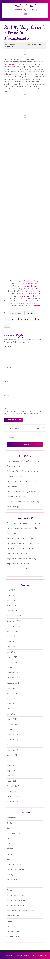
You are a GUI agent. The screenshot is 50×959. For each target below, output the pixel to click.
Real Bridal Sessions (16, 895)
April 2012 (11, 714)
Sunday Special (13, 931)
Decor (9, 838)
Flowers (10, 854)
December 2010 (14, 796)
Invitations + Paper (15, 869)
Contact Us (41, 955)
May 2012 (11, 709)
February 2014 (13, 611)
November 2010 (14, 802)
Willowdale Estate (29, 286)
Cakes (9, 828)
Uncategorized (13, 936)
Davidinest (11, 548)
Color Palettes (13, 833)
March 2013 (12, 657)
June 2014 (11, 595)
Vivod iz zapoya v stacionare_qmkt (22, 523)
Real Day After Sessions (17, 900)
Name (7, 368)
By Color (10, 823)
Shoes (9, 921)
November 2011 (14, 740)
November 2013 (14, 621)
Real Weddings (13, 916)
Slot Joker (11, 569)
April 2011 (11, 776)
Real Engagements (15, 905)
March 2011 (12, 781)
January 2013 (12, 667)
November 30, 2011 (15, 44)
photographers (23, 319)
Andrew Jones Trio (28, 296)
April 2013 (11, 652)
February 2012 (13, 724)
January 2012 (12, 729)
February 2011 (13, 786)
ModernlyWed (32, 44)
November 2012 (14, 678)
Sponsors (11, 926)
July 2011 (11, 760)
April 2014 (11, 600)
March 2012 (12, 719)
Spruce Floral (32, 289)
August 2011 (12, 755)
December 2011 (14, 734)
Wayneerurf (12, 559)
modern (31, 313)
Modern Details (14, 880)
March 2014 (12, 606)
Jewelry (10, 875)
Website (8, 395)
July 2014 (11, 590)
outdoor (9, 319)
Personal (11, 890)
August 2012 (12, 693)
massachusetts (16, 313)
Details (10, 844)
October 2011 (13, 745)
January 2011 (12, 791)
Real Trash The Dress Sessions (20, 911)
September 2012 (14, 688)
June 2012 (11, 704)
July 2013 (11, 636)
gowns (10, 859)
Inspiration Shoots (15, 864)
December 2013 (14, 616)
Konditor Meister (32, 293)
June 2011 (11, 765)
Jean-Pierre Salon (30, 284)
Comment (8, 346)
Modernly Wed (25, 6)
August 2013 (12, 631)
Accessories (12, 818)
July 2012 (11, 698)
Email (7, 381)
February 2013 (13, 662)
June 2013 (11, 642)
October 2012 (13, 683)
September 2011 (14, 750)
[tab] (25, 14)
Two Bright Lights (31, 306)
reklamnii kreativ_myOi (17, 538)
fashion (10, 849)
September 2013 (14, 626)
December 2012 (14, 673)
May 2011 (11, 771)
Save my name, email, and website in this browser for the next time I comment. (23, 412)
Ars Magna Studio (12, 64)
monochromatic (14, 885)
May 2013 (11, 647)
